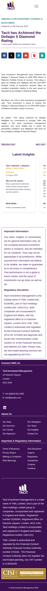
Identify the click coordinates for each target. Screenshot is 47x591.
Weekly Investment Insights (15, 170)
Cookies (31, 464)
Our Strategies (34, 422)
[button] (4, 55)
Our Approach (9, 434)
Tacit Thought (12, 166)
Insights (25, 166)
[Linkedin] (4, 407)
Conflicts (31, 468)
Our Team (31, 426)
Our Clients (8, 430)
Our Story (7, 422)
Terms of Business (11, 449)
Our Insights (33, 430)
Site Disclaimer (34, 449)
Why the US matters (14, 181)
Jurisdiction (32, 460)
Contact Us (32, 434)
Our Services (9, 426)
